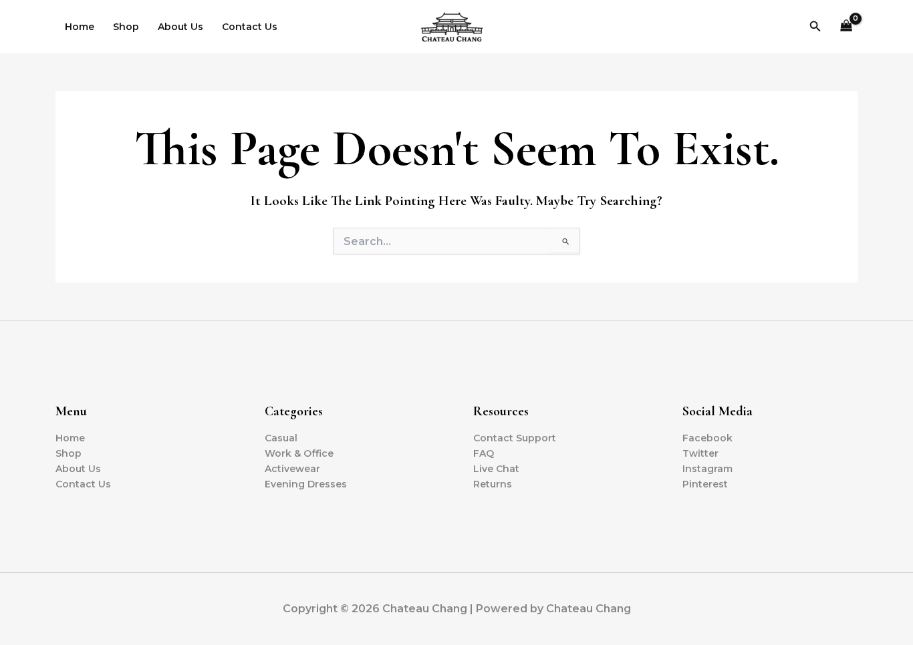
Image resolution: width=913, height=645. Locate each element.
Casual (281, 438)
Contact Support (514, 438)
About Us (180, 27)
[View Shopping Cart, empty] (846, 27)
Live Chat (496, 469)
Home (79, 27)
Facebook (707, 438)
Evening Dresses (306, 484)
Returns (492, 484)
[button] (815, 26)
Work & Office (299, 453)
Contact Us (249, 27)
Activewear (292, 469)
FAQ (483, 453)
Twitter (700, 453)
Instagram (707, 469)
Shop (126, 27)
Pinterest (705, 484)
